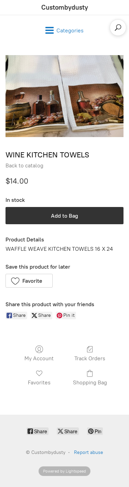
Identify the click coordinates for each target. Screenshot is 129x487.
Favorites (39, 382)
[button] (29, 281)
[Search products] (118, 27)
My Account (39, 358)
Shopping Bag (90, 382)
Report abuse (88, 452)
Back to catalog (24, 165)
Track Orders (89, 358)
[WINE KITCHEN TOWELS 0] (64, 96)
